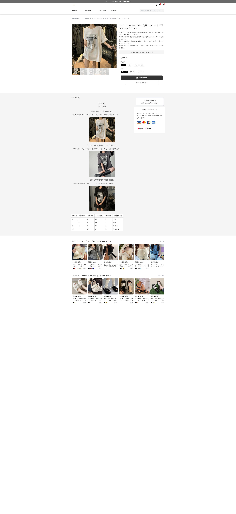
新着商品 (74, 10)
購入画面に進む (141, 78)
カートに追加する (142, 83)
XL (136, 65)
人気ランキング (102, 10)
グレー (140, 72)
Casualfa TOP (76, 18)
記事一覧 (114, 10)
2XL (142, 65)
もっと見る (161, 241)
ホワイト (132, 72)
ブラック (124, 72)
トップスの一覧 (86, 18)
